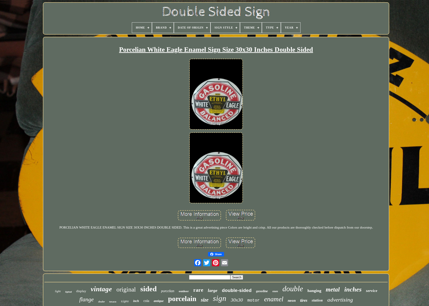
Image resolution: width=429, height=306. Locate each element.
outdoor (184, 291)
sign (219, 298)
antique (159, 301)
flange (86, 299)
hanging (314, 290)
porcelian (167, 291)
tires (303, 300)
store (275, 291)
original (126, 289)
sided (148, 289)
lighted (68, 292)
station (317, 300)
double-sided (237, 290)
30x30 (237, 300)
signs (125, 301)
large (212, 290)
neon (292, 300)
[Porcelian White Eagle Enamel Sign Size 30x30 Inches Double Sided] (216, 94)
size (204, 300)
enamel (273, 299)
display (81, 291)
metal (333, 289)
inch (136, 301)
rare (198, 290)
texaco (112, 301)
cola (146, 301)
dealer (101, 301)
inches (353, 289)
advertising (340, 300)
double (292, 289)
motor (253, 300)
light (58, 291)
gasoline (262, 291)
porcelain (182, 299)
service (371, 291)
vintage (101, 289)
